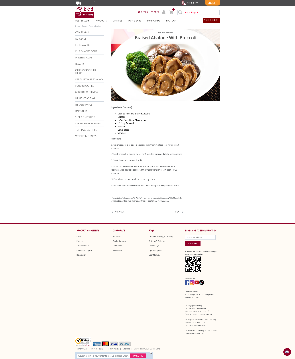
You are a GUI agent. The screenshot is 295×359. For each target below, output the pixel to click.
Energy (80, 241)
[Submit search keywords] (180, 12)
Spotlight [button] (172, 20)
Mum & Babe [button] (134, 20)
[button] (163, 13)
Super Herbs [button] (211, 20)
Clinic (79, 236)
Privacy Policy (97, 349)
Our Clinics (117, 246)
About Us (117, 236)
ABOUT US (143, 12)
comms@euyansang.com (194, 333)
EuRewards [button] (153, 20)
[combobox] (198, 12)
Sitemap (126, 349)
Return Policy (113, 349)
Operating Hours (156, 250)
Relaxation (81, 255)
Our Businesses (119, 241)
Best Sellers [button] (82, 20)
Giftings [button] (117, 20)
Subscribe (138, 356)
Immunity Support (84, 250)
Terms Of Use (81, 349)
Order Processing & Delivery (161, 236)
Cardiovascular (83, 246)
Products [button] (101, 20)
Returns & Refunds (157, 241)
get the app (192, 3)
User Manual (154, 255)
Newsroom (117, 250)
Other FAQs (154, 246)
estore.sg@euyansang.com (195, 325)
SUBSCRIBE (192, 244)
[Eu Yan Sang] (84, 12)
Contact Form (201, 308)
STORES (155, 12)
